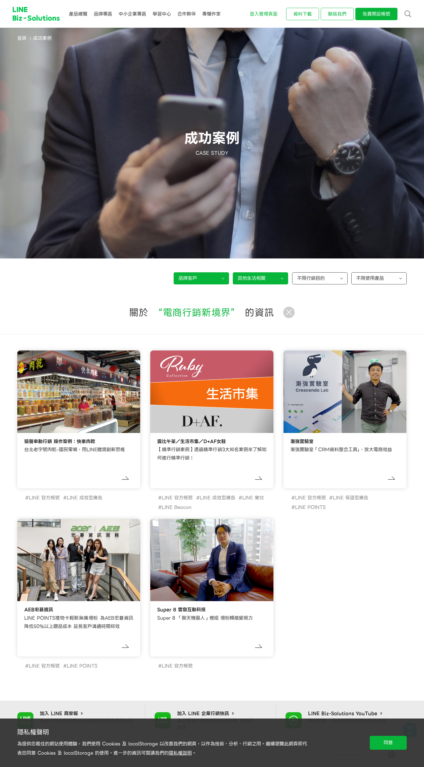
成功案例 (42, 38)
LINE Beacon (177, 507)
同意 (388, 742)
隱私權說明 (180, 753)
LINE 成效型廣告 (84, 497)
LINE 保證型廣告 (350, 497)
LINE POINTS (310, 507)
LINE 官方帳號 (44, 497)
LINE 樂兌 (253, 497)
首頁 (22, 38)
